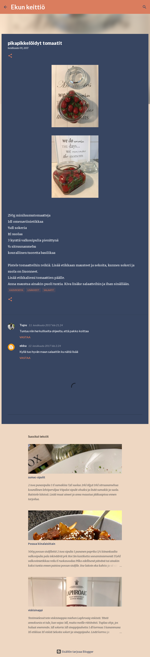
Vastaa (25, 337)
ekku (23, 345)
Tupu (23, 325)
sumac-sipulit (36, 477)
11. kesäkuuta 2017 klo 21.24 (46, 325)
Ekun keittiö (28, 7)
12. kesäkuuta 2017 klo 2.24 (44, 345)
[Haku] (50, 7)
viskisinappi (35, 610)
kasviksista (16, 290)
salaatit (49, 290)
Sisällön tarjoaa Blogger (77, 651)
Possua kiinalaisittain (41, 543)
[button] (10, 56)
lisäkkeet (33, 290)
